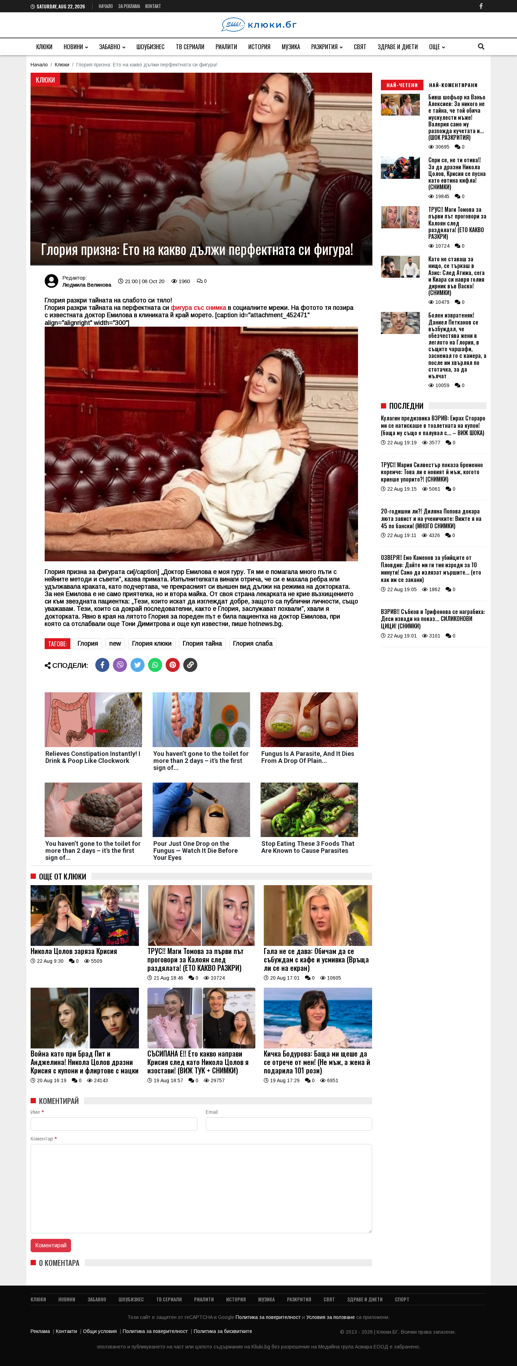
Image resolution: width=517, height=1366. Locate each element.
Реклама (40, 1331)
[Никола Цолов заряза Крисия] (85, 944)
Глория (88, 643)
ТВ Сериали (190, 46)
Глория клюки (152, 643)
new (115, 643)
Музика (291, 46)
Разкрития (324, 46)
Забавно (109, 46)
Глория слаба (253, 643)
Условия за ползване (331, 1317)
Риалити (226, 46)
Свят (360, 46)
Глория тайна (202, 643)
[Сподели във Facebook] (102, 665)
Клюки (44, 46)
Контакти (66, 1331)
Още (434, 46)
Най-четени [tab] (402, 85)
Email (212, 1112)
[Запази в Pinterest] (173, 665)
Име (37, 1112)
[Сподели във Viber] (120, 665)
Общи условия (100, 1331)
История (259, 46)
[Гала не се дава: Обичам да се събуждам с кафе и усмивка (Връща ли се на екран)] (318, 944)
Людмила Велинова (86, 284)
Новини (73, 46)
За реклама (129, 5)
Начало (106, 5)
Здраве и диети (398, 46)
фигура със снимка (198, 307)
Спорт (402, 1299)
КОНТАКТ (153, 5)
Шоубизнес (150, 46)
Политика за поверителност (269, 1317)
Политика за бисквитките (223, 1331)
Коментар (44, 1138)
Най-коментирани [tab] (453, 85)
